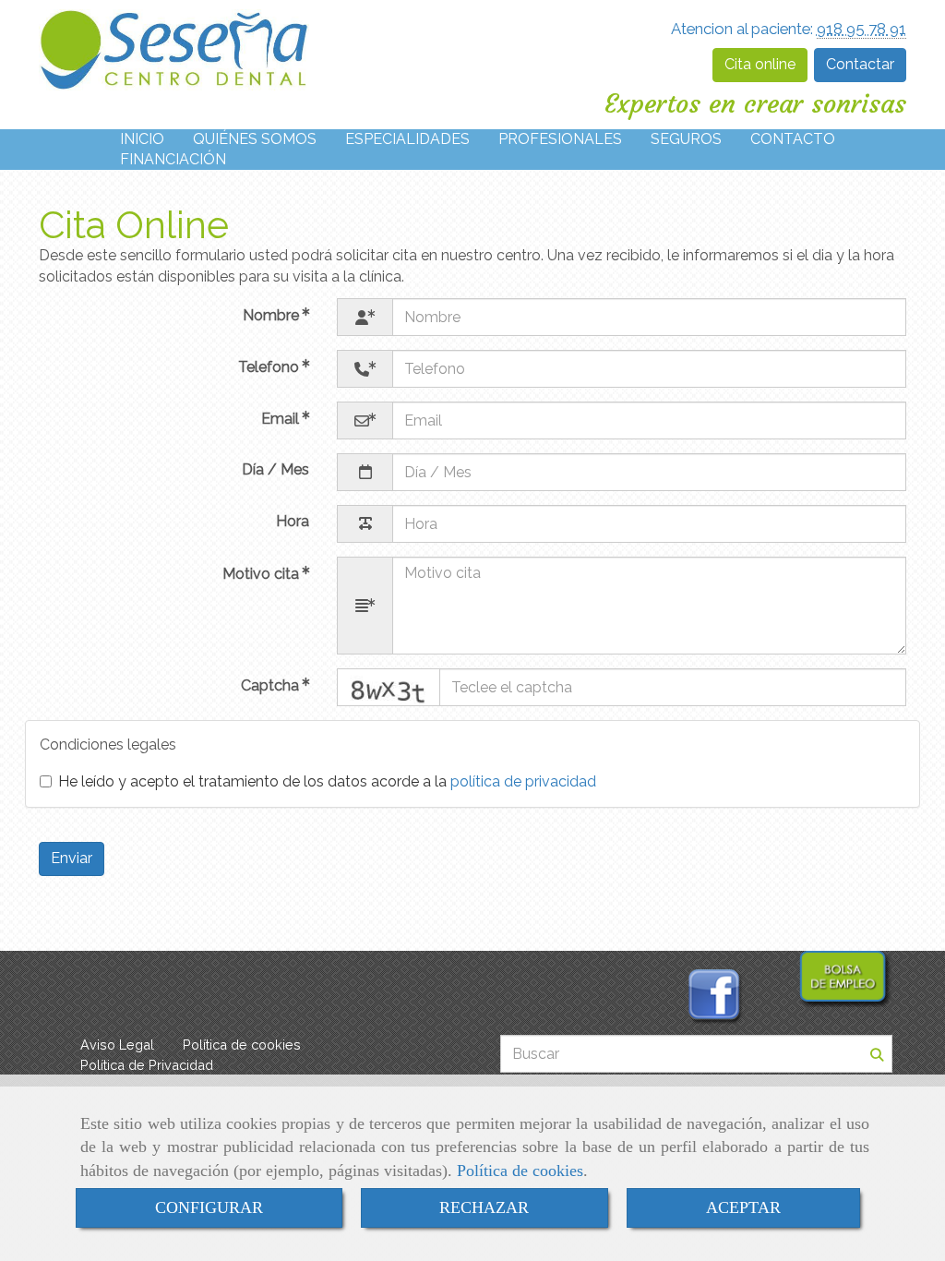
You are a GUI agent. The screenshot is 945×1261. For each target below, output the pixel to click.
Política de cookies (520, 1170)
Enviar (71, 858)
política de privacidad (523, 781)
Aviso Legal (117, 1044)
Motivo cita (262, 573)
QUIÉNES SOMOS (255, 139)
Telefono (270, 367)
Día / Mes (275, 469)
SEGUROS (686, 139)
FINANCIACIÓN (173, 159)
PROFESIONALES (560, 139)
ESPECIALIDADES (407, 139)
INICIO (142, 139)
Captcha (272, 685)
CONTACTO (792, 139)
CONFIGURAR (209, 1207)
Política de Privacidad (146, 1065)
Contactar (860, 64)
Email (282, 418)
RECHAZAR (484, 1207)
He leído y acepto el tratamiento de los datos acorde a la (327, 781)
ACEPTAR (743, 1207)
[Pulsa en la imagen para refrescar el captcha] (388, 687)
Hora (292, 521)
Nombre (273, 315)
